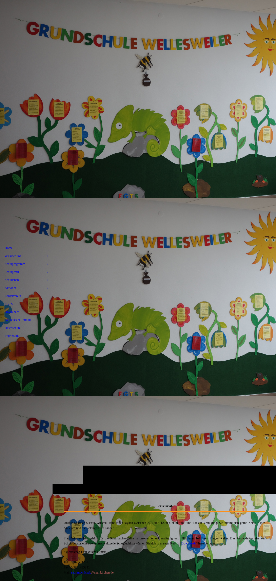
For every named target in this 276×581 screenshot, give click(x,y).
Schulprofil (12, 272)
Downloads (188, 543)
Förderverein (13, 296)
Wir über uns (13, 256)
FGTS (9, 304)
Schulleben (12, 280)
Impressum (12, 335)
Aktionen (11, 288)
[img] (164, 247)
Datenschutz (12, 328)
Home (9, 248)
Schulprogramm (15, 264)
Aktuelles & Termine (18, 319)
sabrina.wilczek (92, 572)
